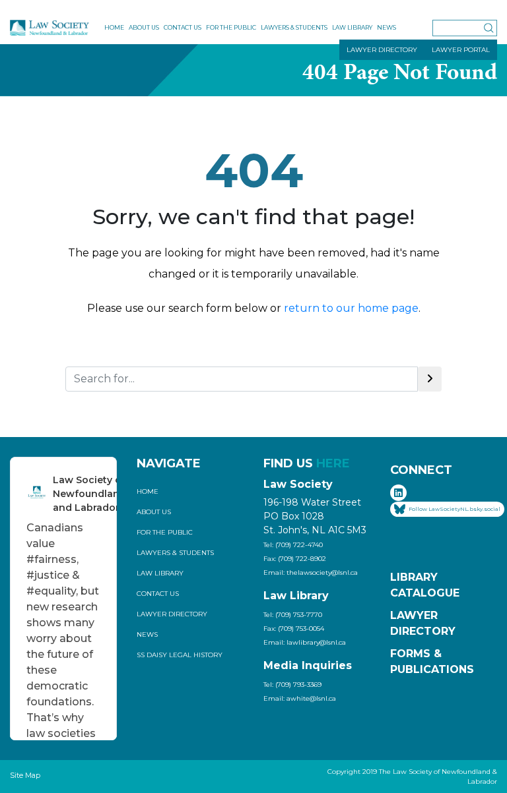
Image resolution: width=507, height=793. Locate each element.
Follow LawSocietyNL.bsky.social (454, 509)
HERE (333, 463)
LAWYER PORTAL (461, 49)
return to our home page (351, 308)
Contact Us (182, 27)
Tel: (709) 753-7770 (292, 614)
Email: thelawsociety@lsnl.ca (310, 572)
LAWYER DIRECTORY (382, 49)
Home (114, 27)
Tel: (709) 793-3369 (292, 684)
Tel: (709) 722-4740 (293, 545)
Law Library (352, 27)
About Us (144, 27)
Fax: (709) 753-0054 (293, 628)
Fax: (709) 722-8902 (294, 558)
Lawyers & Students (294, 27)
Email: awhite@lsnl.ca (299, 698)
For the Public (231, 27)
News (386, 27)
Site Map (25, 775)
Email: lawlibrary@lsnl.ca (304, 642)
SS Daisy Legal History (179, 655)
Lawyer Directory (172, 614)
